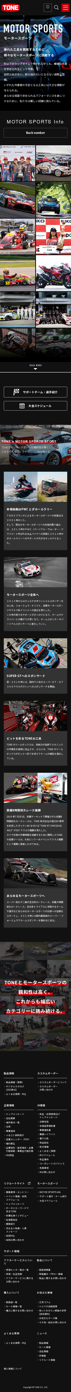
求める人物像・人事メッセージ (16, 1230)
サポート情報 (12, 1251)
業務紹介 (10, 1223)
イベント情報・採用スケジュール (16, 1198)
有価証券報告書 (47, 1125)
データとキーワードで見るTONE (17, 1210)
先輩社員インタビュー (17, 1215)
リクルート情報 (47, 1359)
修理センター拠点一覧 (17, 1269)
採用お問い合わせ (15, 1239)
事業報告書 (45, 1129)
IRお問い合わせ (47, 1172)
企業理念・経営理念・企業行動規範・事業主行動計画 (19, 1149)
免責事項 (44, 1167)
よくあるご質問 (47, 1150)
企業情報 (9, 1105)
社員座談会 (11, 1219)
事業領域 (10, 1130)
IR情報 (41, 1105)
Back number (35, 133)
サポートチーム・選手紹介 (40, 392)
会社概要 (10, 1118)
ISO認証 (10, 1155)
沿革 (8, 1126)
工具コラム (45, 1302)
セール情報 (45, 1347)
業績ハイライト (47, 1134)
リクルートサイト (14, 1183)
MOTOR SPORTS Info (50, 1192)
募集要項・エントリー (17, 1192)
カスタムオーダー (47, 1073)
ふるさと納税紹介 (15, 1135)
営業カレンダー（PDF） (18, 1139)
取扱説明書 (45, 1269)
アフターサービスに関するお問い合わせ (19, 1280)
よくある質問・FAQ (16, 1094)
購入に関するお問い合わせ (19, 1310)
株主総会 (44, 1142)
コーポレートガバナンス (52, 1163)
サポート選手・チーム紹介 (53, 1196)
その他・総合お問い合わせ (52, 1322)
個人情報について (13, 1368)
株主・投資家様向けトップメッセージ (49, 1115)
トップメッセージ (15, 1114)
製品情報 (9, 1073)
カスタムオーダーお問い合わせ (48, 1088)
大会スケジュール (39, 406)
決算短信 (44, 1121)
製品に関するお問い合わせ (52, 1278)
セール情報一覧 (14, 1306)
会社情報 (43, 1351)
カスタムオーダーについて (53, 1082)
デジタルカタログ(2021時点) (15, 1088)
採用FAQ (10, 1235)
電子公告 (44, 1138)
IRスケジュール (47, 1155)
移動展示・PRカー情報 (51, 1273)
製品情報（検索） (15, 1082)
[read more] (35, 367)
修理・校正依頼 (14, 1273)
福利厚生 (10, 1143)
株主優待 (44, 1159)
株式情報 (44, 1146)
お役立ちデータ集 (48, 1318)
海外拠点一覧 (13, 1122)
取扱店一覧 (11, 1302)
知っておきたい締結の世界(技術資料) (52, 1312)
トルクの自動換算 (48, 1306)
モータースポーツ (47, 1183)
